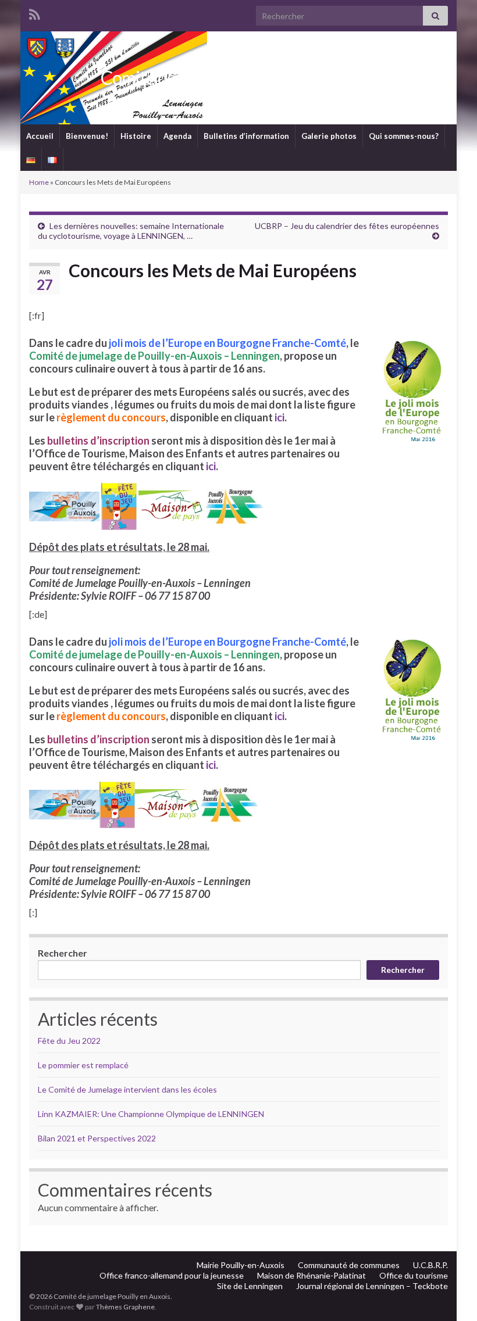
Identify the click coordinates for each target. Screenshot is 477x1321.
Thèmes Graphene (125, 1306)
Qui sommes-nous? (404, 136)
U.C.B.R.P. (430, 1265)
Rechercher (62, 952)
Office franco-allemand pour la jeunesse (171, 1275)
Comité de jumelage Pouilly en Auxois (238, 77)
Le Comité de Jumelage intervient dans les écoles (127, 1089)
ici (279, 417)
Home (39, 182)
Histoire (135, 136)
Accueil (40, 136)
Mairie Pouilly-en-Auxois (240, 1265)
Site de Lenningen (250, 1286)
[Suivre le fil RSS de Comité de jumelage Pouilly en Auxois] (34, 12)
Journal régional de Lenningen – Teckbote (372, 1286)
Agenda (177, 136)
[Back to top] (450, 1294)
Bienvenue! (87, 136)
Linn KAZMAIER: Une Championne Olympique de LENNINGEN (151, 1114)
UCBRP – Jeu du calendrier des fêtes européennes (347, 226)
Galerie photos (329, 136)
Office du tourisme (413, 1275)
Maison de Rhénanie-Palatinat (311, 1275)
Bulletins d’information (246, 136)
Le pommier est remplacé (83, 1065)
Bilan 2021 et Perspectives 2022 (97, 1138)
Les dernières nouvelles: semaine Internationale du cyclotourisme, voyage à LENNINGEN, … (131, 231)
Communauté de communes (349, 1265)
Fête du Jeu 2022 (69, 1041)
